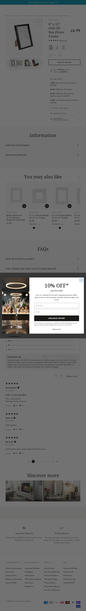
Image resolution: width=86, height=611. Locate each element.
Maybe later (57, 329)
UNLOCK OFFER (56, 318)
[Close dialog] (81, 280)
